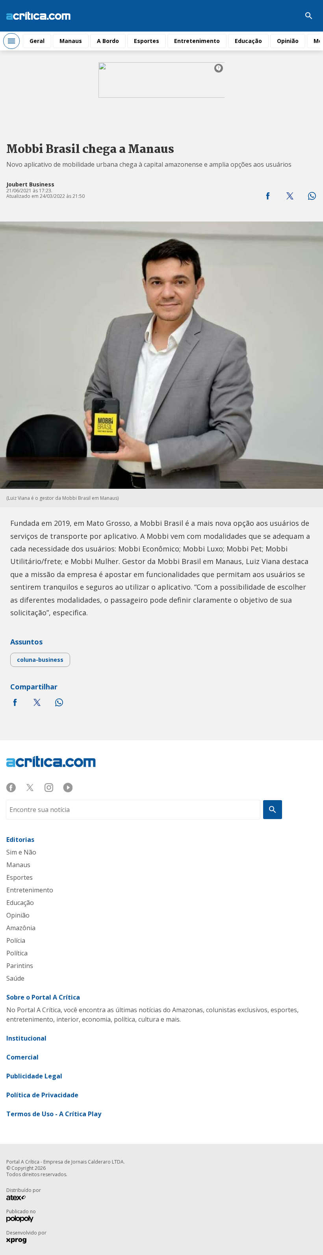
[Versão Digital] (285, 15)
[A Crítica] (38, 16)
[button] (268, 196)
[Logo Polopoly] (20, 1220)
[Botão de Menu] (11, 41)
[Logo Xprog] (20, 1241)
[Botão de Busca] (309, 15)
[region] (161, 91)
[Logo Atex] (20, 1198)
